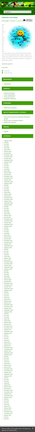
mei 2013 (6, 419)
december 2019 (8, 283)
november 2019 (8, 285)
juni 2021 (6, 251)
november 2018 (8, 306)
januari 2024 (7, 196)
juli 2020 (6, 271)
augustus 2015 (8, 376)
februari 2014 (7, 408)
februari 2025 (7, 173)
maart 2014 (7, 406)
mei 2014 (6, 403)
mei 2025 (6, 167)
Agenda (6, 131)
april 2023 (6, 212)
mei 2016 (6, 360)
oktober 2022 (7, 222)
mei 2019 (6, 296)
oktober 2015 (7, 372)
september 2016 (8, 353)
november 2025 (8, 156)
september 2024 (8, 181)
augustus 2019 (8, 290)
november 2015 (8, 370)
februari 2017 (7, 344)
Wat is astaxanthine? (9, 95)
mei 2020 (6, 274)
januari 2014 (7, 410)
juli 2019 (6, 292)
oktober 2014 (7, 394)
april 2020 (6, 276)
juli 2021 (6, 249)
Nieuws (13, 21)
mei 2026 (6, 146)
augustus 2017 (8, 333)
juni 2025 (6, 165)
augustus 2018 (8, 312)
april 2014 (6, 404)
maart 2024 (7, 192)
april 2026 (6, 148)
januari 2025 (7, 174)
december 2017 (8, 326)
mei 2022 (6, 231)
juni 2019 (6, 294)
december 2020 (8, 262)
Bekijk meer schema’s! (10, 122)
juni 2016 (6, 358)
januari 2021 (7, 260)
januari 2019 (7, 303)
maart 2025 (7, 171)
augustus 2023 (8, 205)
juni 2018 (6, 315)
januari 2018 (7, 324)
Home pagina (5, 21)
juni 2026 (6, 144)
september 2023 (8, 203)
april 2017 (6, 340)
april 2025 (6, 169)
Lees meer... (5, 67)
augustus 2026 (8, 140)
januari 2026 (7, 153)
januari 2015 (7, 388)
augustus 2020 (8, 269)
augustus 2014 (8, 397)
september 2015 (8, 374)
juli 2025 (6, 164)
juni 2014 (6, 401)
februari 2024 (7, 194)
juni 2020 (6, 272)
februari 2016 (7, 365)
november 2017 (8, 328)
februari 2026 (7, 151)
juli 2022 (6, 228)
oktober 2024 (7, 180)
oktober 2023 (7, 201)
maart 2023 (7, 214)
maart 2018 (7, 321)
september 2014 (8, 395)
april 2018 (6, 319)
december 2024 (8, 176)
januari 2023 (7, 217)
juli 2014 (6, 399)
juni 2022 (6, 230)
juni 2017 (6, 337)
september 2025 (8, 160)
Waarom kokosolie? (9, 93)
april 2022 (6, 233)
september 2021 (8, 246)
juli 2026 (6, 142)
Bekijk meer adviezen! (10, 98)
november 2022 (8, 221)
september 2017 (8, 331)
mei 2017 (6, 338)
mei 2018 (6, 317)
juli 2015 (6, 378)
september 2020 (8, 267)
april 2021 (6, 255)
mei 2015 (6, 381)
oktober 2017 (7, 329)
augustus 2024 (8, 183)
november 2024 (8, 178)
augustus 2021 (8, 247)
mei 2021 (6, 253)
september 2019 (8, 288)
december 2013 (8, 411)
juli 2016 (6, 356)
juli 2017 (6, 335)
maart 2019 (7, 299)
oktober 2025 (7, 158)
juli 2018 (6, 313)
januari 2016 (7, 367)
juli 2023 (6, 206)
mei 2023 (6, 210)
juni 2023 (6, 208)
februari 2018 (7, 322)
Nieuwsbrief (7, 84)
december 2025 (8, 155)
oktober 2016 (7, 351)
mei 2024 (6, 189)
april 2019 (6, 297)
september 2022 (8, 224)
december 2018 (8, 304)
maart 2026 (7, 149)
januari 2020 (7, 281)
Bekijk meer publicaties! (10, 108)
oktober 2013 (7, 415)
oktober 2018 (7, 308)
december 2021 (8, 240)
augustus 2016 (8, 354)
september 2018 (8, 310)
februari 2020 (7, 280)
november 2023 (8, 199)
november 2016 (8, 349)
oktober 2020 (7, 265)
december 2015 (8, 369)
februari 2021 (7, 258)
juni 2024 (6, 187)
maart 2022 (7, 235)
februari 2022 (7, 237)
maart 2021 (7, 256)
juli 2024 (6, 185)
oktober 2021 (7, 244)
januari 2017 (7, 345)
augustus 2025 (8, 162)
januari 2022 (7, 238)
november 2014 (8, 392)
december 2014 (8, 390)
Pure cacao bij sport (9, 97)
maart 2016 (7, 363)
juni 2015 (6, 379)
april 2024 (6, 190)
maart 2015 (7, 385)
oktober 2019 (7, 287)
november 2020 (8, 263)
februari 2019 (7, 301)
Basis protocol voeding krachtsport (13, 120)
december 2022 (8, 219)
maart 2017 (7, 342)
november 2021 (8, 242)
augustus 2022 (8, 226)
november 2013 (8, 413)
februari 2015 (7, 387)
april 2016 (6, 362)
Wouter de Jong (8, 73)
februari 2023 (7, 215)
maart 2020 (7, 278)
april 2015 (6, 383)
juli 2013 (6, 417)
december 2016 (8, 347)
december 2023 (8, 197)
